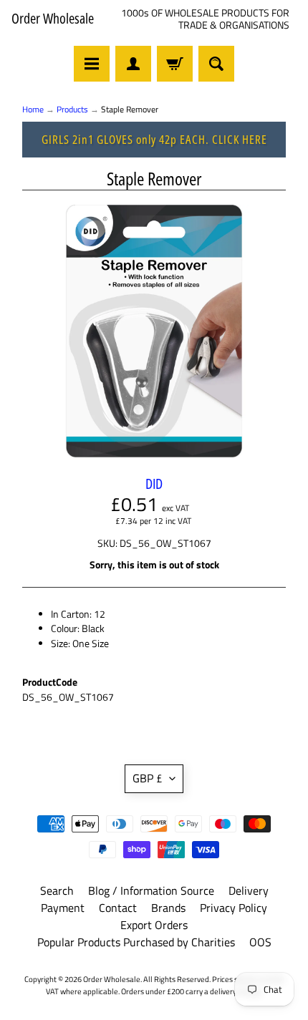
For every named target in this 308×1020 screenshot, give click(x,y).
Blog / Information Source (151, 890)
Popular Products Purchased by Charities (136, 942)
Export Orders (154, 924)
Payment (63, 907)
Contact (118, 907)
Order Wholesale (52, 18)
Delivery (248, 890)
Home (33, 109)
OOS (260, 942)
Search (57, 890)
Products (72, 109)
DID (154, 483)
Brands (168, 907)
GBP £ (148, 778)
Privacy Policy (233, 907)
